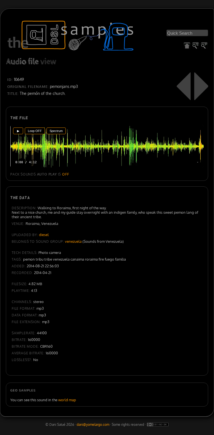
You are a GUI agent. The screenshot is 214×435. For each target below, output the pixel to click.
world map (67, 400)
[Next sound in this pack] (201, 86)
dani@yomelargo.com (93, 424)
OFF (65, 174)
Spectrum (56, 131)
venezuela (73, 241)
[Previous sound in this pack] (184, 86)
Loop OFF (35, 131)
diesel (44, 234)
